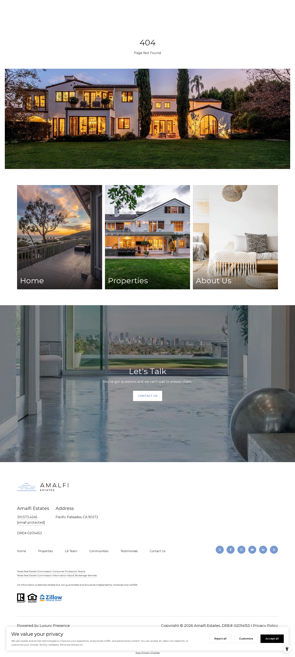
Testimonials (129, 551)
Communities (98, 551)
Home (21, 551)
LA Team (71, 551)
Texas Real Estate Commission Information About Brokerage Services (57, 575)
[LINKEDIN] (263, 550)
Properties (45, 551)
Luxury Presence (55, 625)
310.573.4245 (27, 517)
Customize (246, 638)
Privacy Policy (265, 625)
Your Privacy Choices (147, 652)
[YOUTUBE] (252, 550)
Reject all (220, 638)
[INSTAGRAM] (241, 550)
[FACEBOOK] (231, 550)
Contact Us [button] (147, 396)
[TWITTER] (220, 550)
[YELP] (274, 550)
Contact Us (157, 551)
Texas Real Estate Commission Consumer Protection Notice (51, 571)
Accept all (272, 638)
